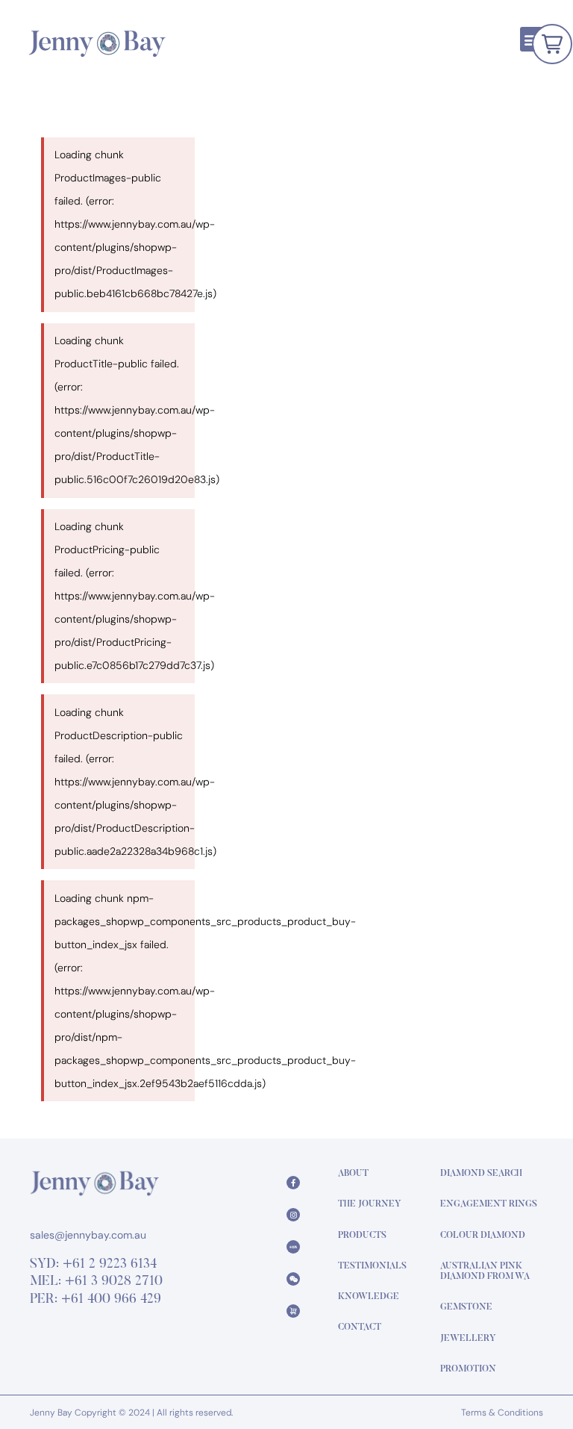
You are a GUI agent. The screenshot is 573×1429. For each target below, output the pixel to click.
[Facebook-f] (293, 1182)
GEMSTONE (466, 1307)
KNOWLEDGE (368, 1296)
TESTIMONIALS (372, 1266)
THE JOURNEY (369, 1204)
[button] (532, 39)
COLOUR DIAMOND (482, 1235)
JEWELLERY (468, 1338)
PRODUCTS (362, 1235)
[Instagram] (293, 1214)
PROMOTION (468, 1369)
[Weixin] (293, 1279)
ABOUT (353, 1173)
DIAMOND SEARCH (481, 1173)
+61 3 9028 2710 (114, 1282)
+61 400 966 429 (111, 1300)
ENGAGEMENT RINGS (488, 1204)
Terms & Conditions (502, 1413)
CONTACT (359, 1327)
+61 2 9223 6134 (110, 1264)
